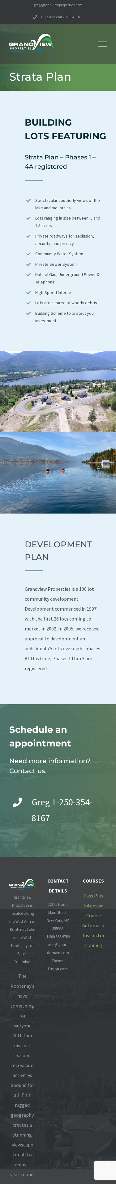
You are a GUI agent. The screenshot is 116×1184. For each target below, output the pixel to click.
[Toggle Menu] (103, 44)
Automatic (93, 925)
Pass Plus (93, 895)
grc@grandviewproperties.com (58, 4)
